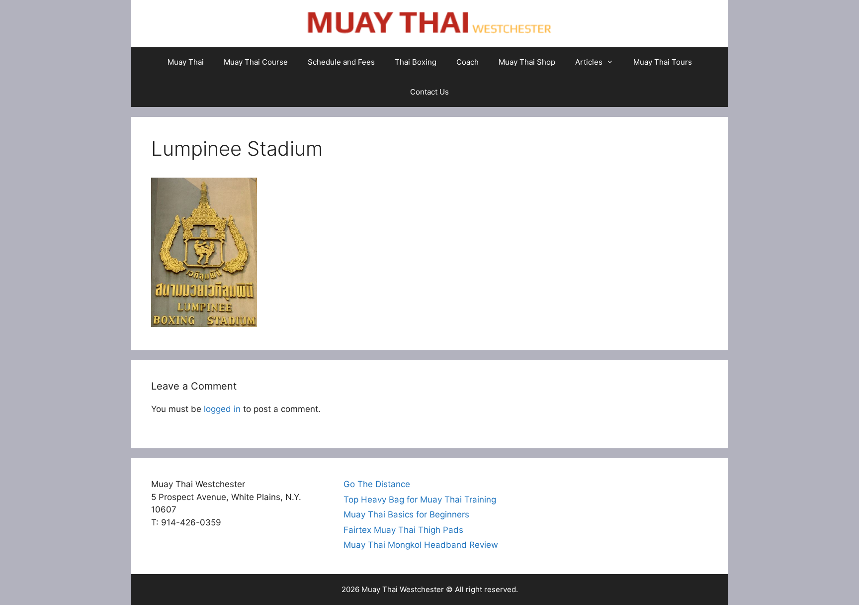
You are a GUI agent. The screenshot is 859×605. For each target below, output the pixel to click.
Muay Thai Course (256, 62)
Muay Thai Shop (527, 62)
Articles (588, 62)
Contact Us (429, 92)
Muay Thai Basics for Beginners (406, 514)
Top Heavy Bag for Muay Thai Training (420, 499)
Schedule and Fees (341, 62)
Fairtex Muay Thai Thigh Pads (403, 530)
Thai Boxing (415, 62)
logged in (222, 409)
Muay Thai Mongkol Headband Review (421, 545)
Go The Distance (377, 484)
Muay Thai (186, 62)
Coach (467, 62)
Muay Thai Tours (662, 62)
